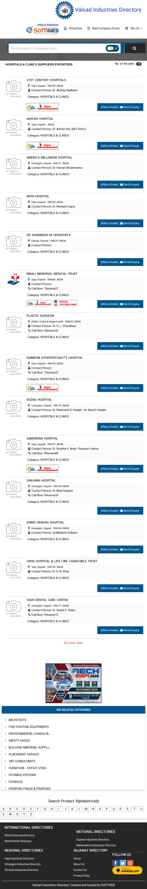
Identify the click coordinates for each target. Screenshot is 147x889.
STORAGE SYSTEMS (22, 775)
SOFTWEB (108, 885)
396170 (57, 405)
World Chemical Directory (20, 835)
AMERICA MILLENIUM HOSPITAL (49, 157)
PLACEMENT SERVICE (24, 754)
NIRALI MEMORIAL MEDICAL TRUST (52, 274)
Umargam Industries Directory (23, 864)
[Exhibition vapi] (73, 682)
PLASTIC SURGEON (40, 316)
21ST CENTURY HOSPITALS (46, 80)
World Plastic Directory (18, 841)
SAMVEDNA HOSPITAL (42, 438)
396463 (51, 279)
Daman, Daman (39, 240)
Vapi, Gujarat (38, 85)
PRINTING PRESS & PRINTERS (30, 789)
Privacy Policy (82, 875)
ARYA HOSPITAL (38, 196)
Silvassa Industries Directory (21, 869)
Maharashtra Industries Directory (96, 845)
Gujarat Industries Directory (92, 839)
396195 (51, 85)
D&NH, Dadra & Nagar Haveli (47, 321)
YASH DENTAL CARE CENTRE (47, 600)
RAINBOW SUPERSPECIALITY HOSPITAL (55, 358)
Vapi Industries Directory (19, 858)
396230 (69, 321)
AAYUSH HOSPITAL (40, 119)
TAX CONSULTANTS (22, 761)
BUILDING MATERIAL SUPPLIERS (31, 747)
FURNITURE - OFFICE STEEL (28, 768)
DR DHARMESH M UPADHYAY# (49, 235)
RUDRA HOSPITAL (39, 400)
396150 (57, 486)
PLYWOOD (16, 782)
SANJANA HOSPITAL (41, 480)
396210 (54, 240)
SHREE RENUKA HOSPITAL (45, 522)
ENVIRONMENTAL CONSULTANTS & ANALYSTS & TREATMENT (51, 734)
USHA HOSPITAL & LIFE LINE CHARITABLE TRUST (62, 561)
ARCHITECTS (17, 720)
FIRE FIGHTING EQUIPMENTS (29, 727)
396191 (51, 444)
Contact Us (80, 869)
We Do (135, 28)
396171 (57, 163)
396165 (57, 528)
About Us (79, 864)
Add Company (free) (106, 28)
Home (77, 858)
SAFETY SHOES (19, 740)
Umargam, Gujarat (41, 163)
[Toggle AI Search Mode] (112, 48)
